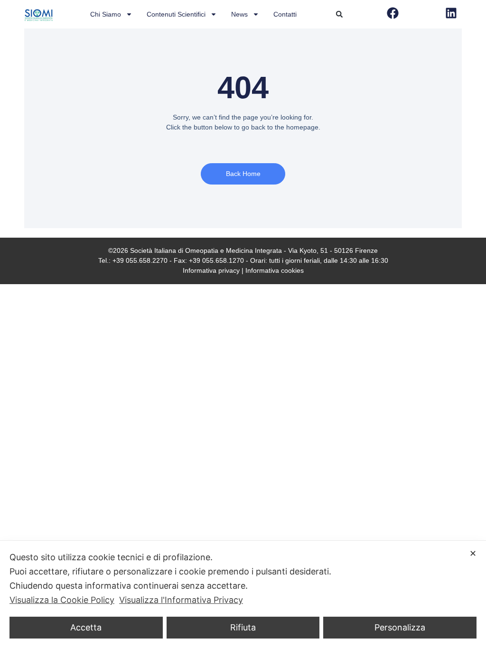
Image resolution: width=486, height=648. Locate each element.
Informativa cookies (274, 270)
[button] (339, 14)
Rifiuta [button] (243, 627)
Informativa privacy (211, 270)
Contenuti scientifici (176, 14)
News (239, 14)
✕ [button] (473, 553)
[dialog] (243, 594)
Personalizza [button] (399, 627)
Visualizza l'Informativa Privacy (181, 600)
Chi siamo (105, 14)
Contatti (285, 14)
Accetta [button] (86, 627)
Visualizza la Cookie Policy (61, 600)
